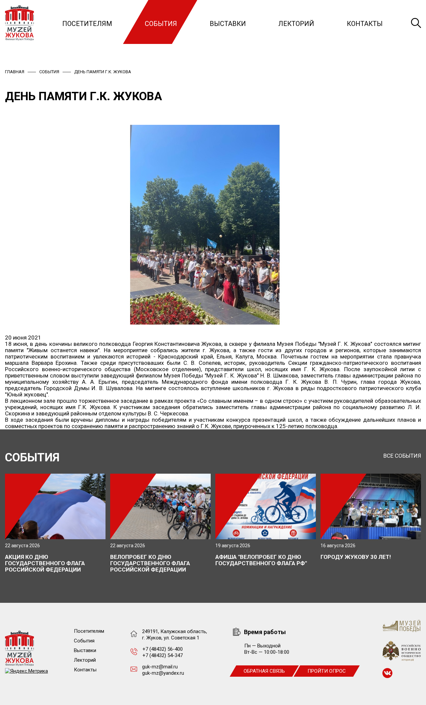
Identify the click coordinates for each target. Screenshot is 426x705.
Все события (402, 456)
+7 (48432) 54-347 (162, 655)
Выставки (228, 24)
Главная (14, 71)
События (161, 24)
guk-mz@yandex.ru (163, 673)
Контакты (365, 24)
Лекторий (296, 24)
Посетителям (87, 24)
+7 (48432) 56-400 (162, 649)
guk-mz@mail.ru (160, 667)
